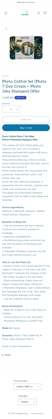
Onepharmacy (22, 413)
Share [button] (8, 355)
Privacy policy (37, 413)
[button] (6, 13)
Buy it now (26, 127)
